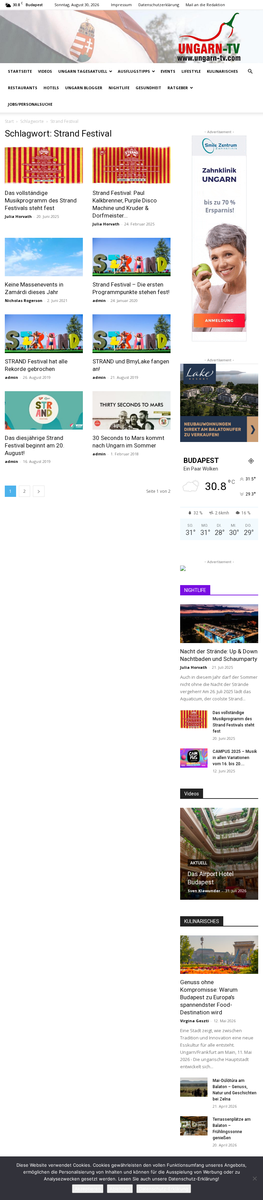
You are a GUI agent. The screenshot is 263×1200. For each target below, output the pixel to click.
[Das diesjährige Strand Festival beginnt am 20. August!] (44, 410)
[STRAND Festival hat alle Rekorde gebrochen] (44, 333)
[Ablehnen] (254, 1178)
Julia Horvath (18, 216)
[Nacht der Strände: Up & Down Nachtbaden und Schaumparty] (219, 623)
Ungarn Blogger (83, 87)
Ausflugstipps (134, 71)
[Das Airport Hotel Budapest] (219, 854)
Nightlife (119, 87)
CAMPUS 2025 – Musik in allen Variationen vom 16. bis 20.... (235, 757)
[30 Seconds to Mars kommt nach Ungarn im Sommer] (131, 410)
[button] (250, 71)
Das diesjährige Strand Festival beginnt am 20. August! (34, 445)
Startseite (20, 71)
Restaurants (22, 87)
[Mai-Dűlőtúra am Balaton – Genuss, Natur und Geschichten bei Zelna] (194, 1087)
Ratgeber (177, 87)
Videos (45, 71)
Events (168, 71)
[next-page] (39, 491)
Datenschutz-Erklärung (163, 1188)
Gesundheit (148, 87)
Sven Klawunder (204, 890)
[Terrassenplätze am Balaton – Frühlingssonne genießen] (194, 1125)
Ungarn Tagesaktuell (82, 71)
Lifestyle (191, 71)
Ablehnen (120, 1188)
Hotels (51, 87)
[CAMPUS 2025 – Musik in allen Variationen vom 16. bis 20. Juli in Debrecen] (194, 758)
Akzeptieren (88, 1188)
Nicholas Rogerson (23, 300)
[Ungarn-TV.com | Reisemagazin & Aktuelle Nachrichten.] (131, 36)
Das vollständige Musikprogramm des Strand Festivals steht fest (41, 200)
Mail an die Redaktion (205, 4)
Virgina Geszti (194, 1020)
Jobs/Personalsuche (30, 104)
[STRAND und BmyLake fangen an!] (131, 333)
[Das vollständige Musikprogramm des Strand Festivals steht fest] (44, 165)
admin (99, 300)
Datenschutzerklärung (158, 4)
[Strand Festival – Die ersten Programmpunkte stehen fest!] (131, 257)
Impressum (121, 4)
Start (9, 121)
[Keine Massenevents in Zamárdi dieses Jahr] (44, 257)
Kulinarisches (222, 71)
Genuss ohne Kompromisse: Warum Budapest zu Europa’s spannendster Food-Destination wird (209, 997)
